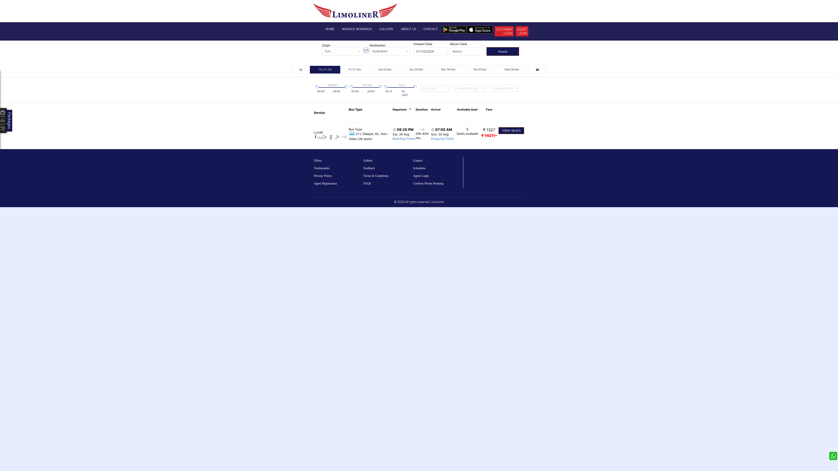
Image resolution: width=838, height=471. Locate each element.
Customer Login (504, 31)
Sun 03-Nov (416, 69)
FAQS (367, 183)
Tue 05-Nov (479, 69)
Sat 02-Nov (385, 69)
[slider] (317, 86)
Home (330, 29)
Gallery (386, 29)
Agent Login (522, 31)
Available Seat (467, 109)
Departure (400, 109)
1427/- (489, 135)
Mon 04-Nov (448, 69)
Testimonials (321, 168)
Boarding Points (404, 138)
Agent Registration (325, 183)
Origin (326, 45)
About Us (408, 29)
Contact (431, 29)
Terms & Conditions (375, 175)
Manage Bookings (357, 29)
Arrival (436, 109)
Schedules (419, 168)
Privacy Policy (323, 175)
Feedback (369, 168)
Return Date (458, 44)
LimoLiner (437, 202)
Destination (377, 45)
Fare (489, 109)
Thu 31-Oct (325, 69)
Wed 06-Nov (511, 69)
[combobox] (436, 88)
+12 (344, 137)
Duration (422, 109)
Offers (318, 160)
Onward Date (422, 44)
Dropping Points (442, 138)
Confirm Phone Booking (428, 183)
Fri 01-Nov (355, 69)
